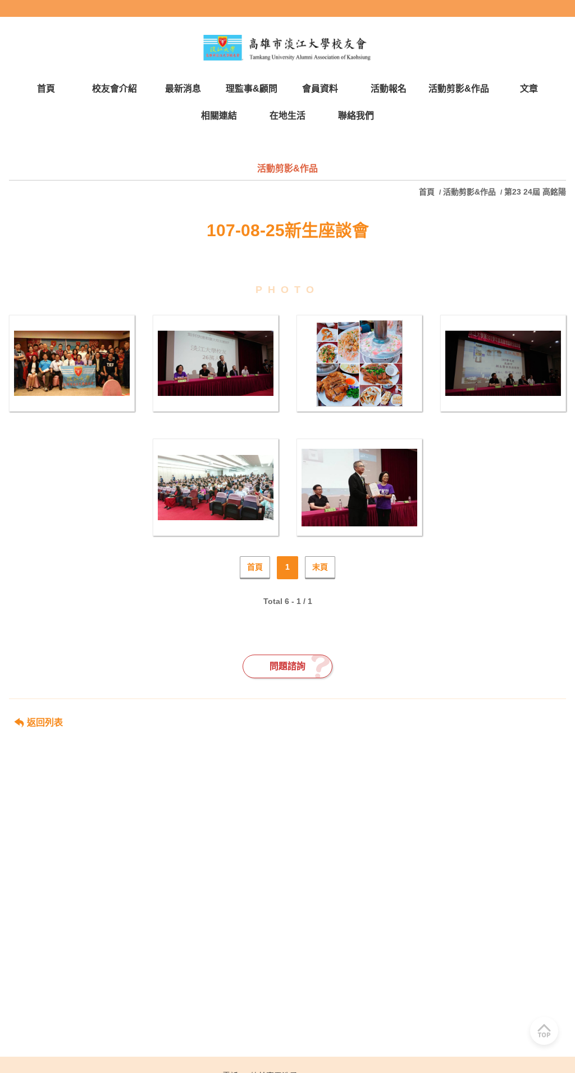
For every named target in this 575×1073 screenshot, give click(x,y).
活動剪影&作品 (469, 191)
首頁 (428, 191)
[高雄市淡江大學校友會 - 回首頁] (287, 48)
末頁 (320, 566)
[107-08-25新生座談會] (72, 363)
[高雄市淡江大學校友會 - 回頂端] (544, 1031)
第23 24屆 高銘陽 (535, 191)
